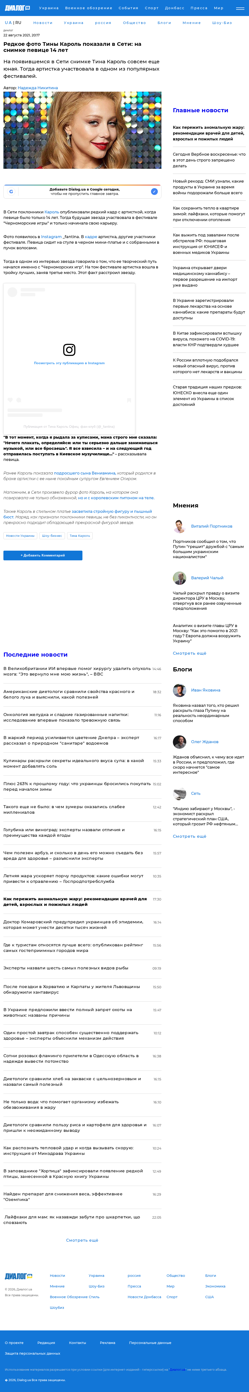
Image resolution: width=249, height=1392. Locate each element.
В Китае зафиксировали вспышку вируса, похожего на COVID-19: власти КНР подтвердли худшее (207, 339)
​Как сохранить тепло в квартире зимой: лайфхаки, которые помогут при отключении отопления (209, 214)
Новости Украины (20, 536)
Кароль (51, 212)
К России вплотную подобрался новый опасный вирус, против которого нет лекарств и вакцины (207, 366)
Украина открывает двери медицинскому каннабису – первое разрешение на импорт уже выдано (205, 277)
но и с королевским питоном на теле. (116, 498)
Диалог (8, 30)
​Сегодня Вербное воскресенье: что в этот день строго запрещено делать (209, 160)
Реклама (107, 1343)
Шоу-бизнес (52, 536)
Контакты (77, 1343)
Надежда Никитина (38, 88)
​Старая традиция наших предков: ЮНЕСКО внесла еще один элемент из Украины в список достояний (207, 396)
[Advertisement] (82, 603)
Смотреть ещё (82, 1240)
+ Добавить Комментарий (43, 555)
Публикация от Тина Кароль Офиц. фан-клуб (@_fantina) (69, 426)
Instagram (51, 236)
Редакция (46, 1343)
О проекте (14, 1343)
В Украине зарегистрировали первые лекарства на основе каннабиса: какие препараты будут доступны (209, 309)
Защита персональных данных (32, 1353)
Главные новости (201, 110)
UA (8, 22)
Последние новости (35, 654)
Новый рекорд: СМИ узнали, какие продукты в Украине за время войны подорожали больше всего (208, 187)
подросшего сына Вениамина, (85, 473)
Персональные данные (150, 1343)
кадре (91, 236)
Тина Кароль (80, 536)
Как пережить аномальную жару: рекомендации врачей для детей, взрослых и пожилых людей (208, 133)
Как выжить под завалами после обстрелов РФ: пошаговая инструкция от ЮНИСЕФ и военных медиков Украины (206, 244)
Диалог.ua (177, 1369)
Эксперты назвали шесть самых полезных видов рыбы (66, 968)
